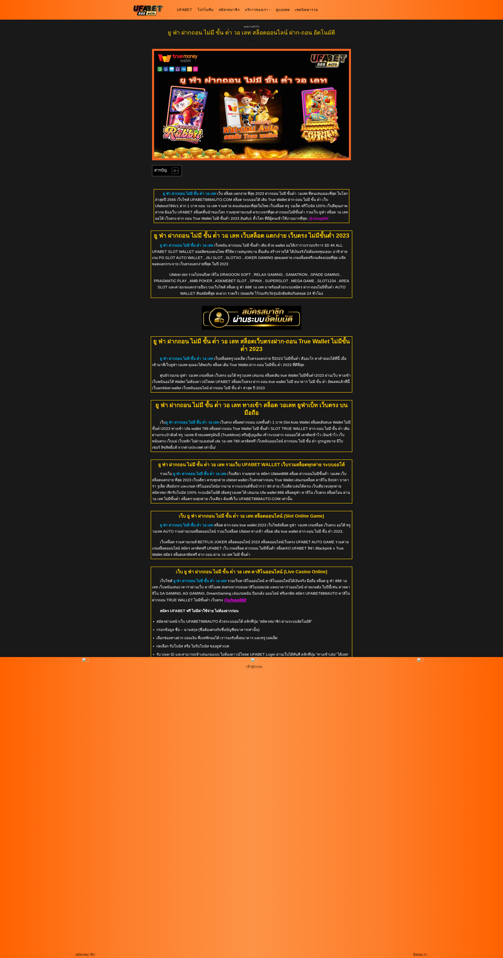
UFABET (184, 10)
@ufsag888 (319, 218)
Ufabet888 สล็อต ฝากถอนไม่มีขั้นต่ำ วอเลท (305, 474)
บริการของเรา (256, 10)
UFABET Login (262, 654)
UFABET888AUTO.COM (211, 200)
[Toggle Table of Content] (173, 170)
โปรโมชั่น (205, 10)
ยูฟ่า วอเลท (189, 375)
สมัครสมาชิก (229, 10)
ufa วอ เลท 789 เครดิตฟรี (235, 441)
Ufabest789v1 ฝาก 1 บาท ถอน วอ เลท (186, 206)
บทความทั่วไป (252, 26)
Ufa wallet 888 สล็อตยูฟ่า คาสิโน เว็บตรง (293, 492)
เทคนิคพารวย (306, 10)
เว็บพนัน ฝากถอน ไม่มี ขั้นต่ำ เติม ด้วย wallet (249, 245)
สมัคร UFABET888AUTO (317, 593)
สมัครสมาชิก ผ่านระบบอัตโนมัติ (285, 621)
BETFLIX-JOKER (212, 542)
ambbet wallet (169, 388)
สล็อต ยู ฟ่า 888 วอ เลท (245, 287)
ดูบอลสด (283, 10)
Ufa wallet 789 (196, 429)
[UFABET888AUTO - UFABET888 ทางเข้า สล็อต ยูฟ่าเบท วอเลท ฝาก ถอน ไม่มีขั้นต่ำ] (151, 10)
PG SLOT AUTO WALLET (181, 258)
